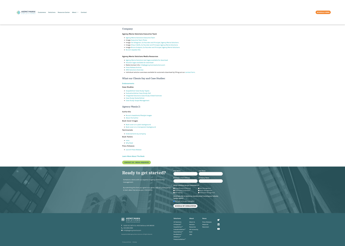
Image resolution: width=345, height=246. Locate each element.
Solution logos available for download (139, 63)
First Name (176, 170)
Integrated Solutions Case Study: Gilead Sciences (144, 96)
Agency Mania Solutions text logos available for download (147, 60)
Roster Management (206, 190)
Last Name (202, 170)
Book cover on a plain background (138, 125)
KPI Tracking (178, 192)
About (74, 12)
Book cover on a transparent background (141, 127)
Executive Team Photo (139, 40)
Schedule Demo (323, 12)
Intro (127, 140)
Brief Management (205, 188)
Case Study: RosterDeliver (135, 98)
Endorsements (128, 83)
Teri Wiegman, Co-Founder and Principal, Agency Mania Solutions (155, 43)
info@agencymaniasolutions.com (152, 65)
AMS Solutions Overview (134, 70)
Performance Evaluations (182, 190)
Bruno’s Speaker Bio (133, 50)
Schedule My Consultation (185, 206)
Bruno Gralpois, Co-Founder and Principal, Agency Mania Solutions (155, 47)
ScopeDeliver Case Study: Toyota (137, 91)
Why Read (129, 143)
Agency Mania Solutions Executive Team (140, 38)
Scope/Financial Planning (182, 188)
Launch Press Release (133, 150)
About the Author (132, 118)
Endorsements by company (136, 134)
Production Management (207, 192)
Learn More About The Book (133, 156)
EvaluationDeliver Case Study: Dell (138, 93)
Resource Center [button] (64, 12)
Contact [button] (84, 12)
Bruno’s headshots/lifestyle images (139, 115)
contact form (190, 72)
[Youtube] (218, 229)
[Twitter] (218, 220)
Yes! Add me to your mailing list (184, 201)
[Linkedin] (218, 224)
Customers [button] (42, 12)
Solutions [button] (51, 12)
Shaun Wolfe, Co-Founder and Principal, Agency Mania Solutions (154, 45)
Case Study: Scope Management (137, 100)
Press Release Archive (133, 67)
